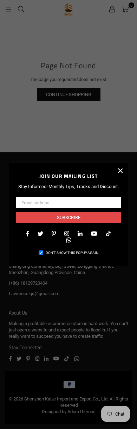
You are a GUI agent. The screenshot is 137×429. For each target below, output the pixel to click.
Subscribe (68, 217)
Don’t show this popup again (72, 253)
